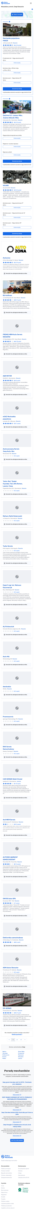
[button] (8, 1203)
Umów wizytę (17, 62)
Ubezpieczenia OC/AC (23, 1177)
